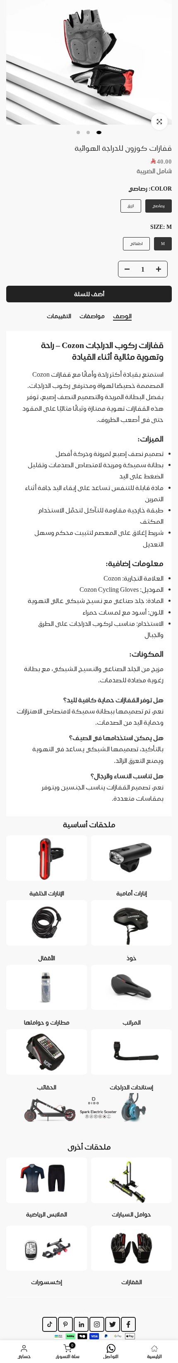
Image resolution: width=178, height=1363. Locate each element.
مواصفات (92, 316)
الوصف (122, 316)
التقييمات (59, 316)
